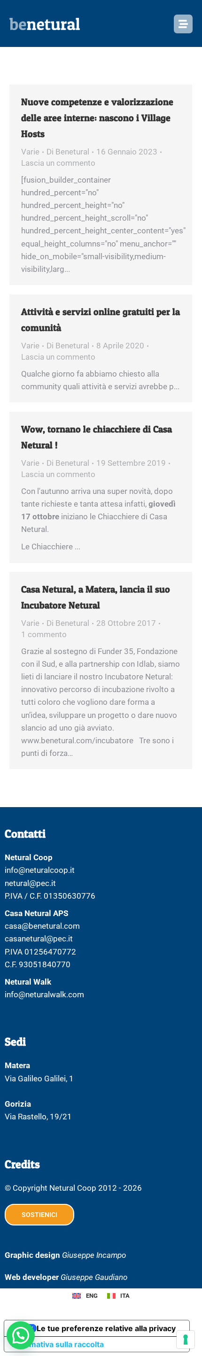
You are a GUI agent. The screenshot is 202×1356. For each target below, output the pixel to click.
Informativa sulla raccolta (58, 1344)
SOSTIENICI (39, 1214)
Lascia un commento (58, 163)
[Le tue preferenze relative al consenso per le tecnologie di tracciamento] (185, 1339)
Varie (30, 151)
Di (68, 151)
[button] (21, 1335)
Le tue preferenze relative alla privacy (106, 1328)
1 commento (44, 634)
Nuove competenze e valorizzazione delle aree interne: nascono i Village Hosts (97, 117)
